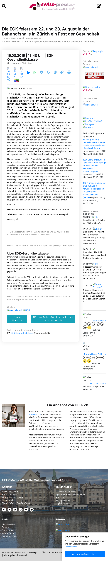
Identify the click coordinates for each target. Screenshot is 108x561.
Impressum (57, 552)
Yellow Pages (8, 533)
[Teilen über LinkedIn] (21, 72)
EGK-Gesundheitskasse (22, 333)
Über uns (46, 552)
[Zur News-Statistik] (16, 80)
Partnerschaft (8, 530)
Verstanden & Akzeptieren (85, 554)
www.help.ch (35, 414)
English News (62, 503)
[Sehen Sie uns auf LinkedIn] (88, 127)
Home (5, 38)
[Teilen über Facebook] (8, 72)
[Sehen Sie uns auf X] (92, 120)
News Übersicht (17, 319)
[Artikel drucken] (28, 72)
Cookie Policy (71, 546)
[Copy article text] (55, 72)
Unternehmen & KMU (66, 491)
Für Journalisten (9, 535)
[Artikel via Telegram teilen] (42, 72)
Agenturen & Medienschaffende (70, 494)
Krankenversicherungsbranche (26, 38)
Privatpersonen (63, 500)
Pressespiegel (8, 527)
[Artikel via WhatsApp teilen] (35, 72)
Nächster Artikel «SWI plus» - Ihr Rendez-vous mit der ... (53, 319)
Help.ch (35, 552)
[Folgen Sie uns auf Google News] (48, 72)
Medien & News (9, 524)
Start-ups (60, 497)
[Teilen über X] (15, 72)
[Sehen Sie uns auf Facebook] (89, 117)
